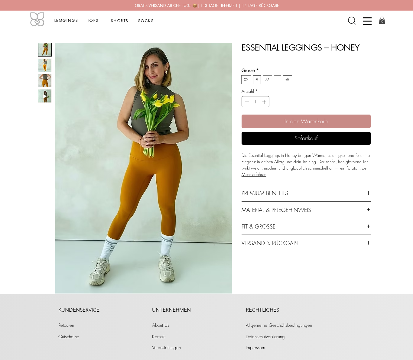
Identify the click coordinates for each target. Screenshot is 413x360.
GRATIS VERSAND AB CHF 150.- (163, 5)
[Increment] (264, 101)
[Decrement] (246, 101)
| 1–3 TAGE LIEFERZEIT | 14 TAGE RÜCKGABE (238, 5)
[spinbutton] (255, 101)
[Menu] (367, 21)
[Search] (351, 20)
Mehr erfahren (254, 174)
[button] (382, 20)
